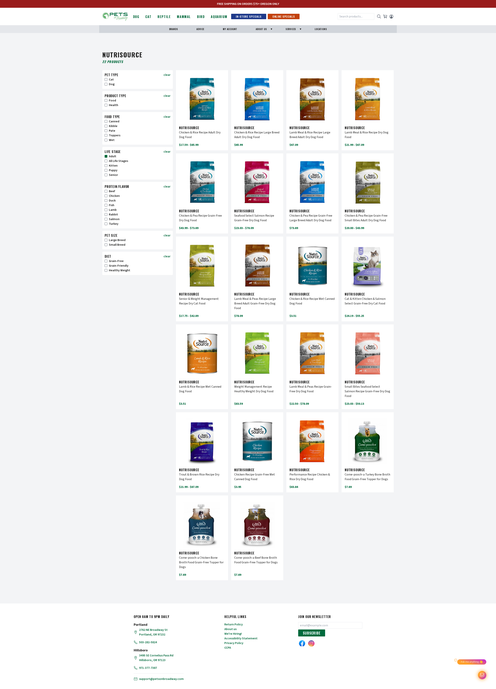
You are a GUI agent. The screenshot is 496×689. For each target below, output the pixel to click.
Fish (111, 205)
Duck (112, 200)
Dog (136, 16)
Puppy (113, 170)
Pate (112, 131)
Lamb (113, 210)
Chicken (114, 196)
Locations (321, 29)
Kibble (113, 126)
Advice (200, 29)
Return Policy (233, 624)
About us (230, 629)
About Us (261, 29)
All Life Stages (118, 161)
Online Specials (283, 16)
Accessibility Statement (240, 638)
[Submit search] (379, 16)
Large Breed (117, 240)
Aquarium (219, 16)
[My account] (391, 16)
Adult (112, 156)
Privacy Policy (233, 643)
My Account (230, 29)
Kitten (113, 165)
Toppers (114, 135)
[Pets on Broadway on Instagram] (311, 643)
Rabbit (113, 214)
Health (113, 105)
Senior (113, 175)
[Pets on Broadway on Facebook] (302, 643)
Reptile (164, 16)
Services (291, 29)
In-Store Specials (249, 16)
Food (112, 100)
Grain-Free (116, 261)
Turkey (113, 224)
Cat (148, 16)
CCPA (227, 648)
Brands (173, 29)
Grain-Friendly (118, 266)
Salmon (114, 219)
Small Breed (117, 245)
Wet (112, 140)
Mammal (184, 16)
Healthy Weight (119, 270)
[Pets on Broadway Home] (115, 16)
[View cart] (385, 16)
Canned (114, 121)
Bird (201, 16)
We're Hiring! (233, 634)
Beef (112, 191)
